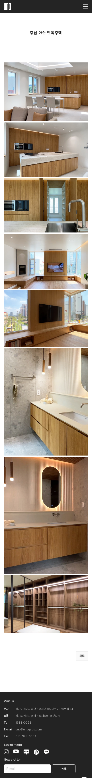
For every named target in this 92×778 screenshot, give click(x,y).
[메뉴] (85, 6)
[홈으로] (7, 6)
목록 (82, 656)
